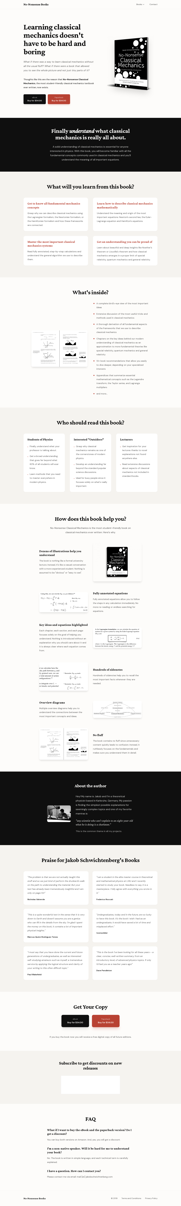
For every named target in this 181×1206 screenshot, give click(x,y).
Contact (153, 4)
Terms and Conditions (131, 1198)
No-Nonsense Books (36, 4)
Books (139, 4)
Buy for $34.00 (34, 99)
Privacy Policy (151, 1198)
